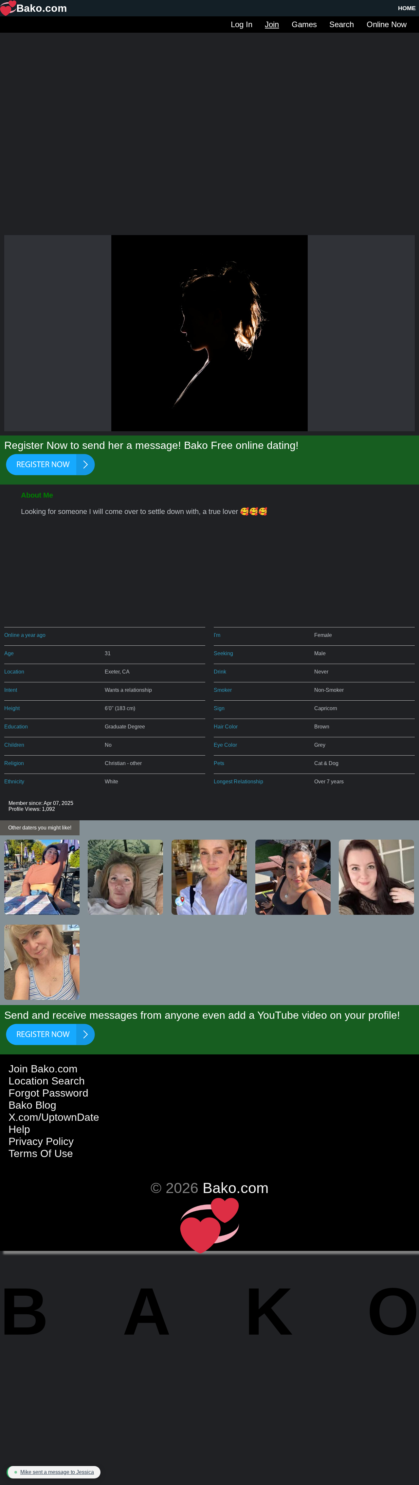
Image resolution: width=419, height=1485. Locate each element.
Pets (219, 763)
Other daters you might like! (39, 827)
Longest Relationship (238, 781)
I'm (217, 635)
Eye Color (225, 745)
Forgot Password (48, 1093)
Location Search (47, 1081)
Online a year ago (25, 635)
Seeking (223, 653)
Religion (14, 763)
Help (19, 1129)
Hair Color (226, 726)
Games (304, 24)
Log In (241, 24)
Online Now (387, 24)
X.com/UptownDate (54, 1117)
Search (341, 24)
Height (12, 708)
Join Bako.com (43, 1069)
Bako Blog (32, 1105)
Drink (220, 671)
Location (14, 671)
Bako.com (235, 1188)
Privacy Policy (41, 1141)
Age (9, 653)
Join (272, 24)
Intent (10, 690)
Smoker (223, 690)
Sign (219, 708)
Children (14, 745)
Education (16, 726)
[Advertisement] (209, 78)
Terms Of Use (41, 1153)
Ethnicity (14, 781)
